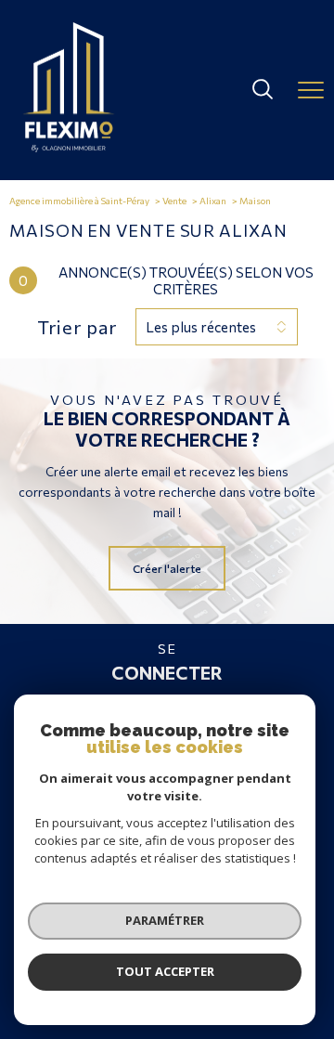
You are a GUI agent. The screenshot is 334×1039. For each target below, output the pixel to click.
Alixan (212, 200)
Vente (174, 200)
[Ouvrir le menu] (311, 90)
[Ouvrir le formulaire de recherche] (262, 90)
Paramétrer (164, 920)
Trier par (77, 327)
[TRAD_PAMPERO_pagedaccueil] (68, 147)
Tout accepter (165, 971)
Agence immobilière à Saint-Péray (79, 200)
